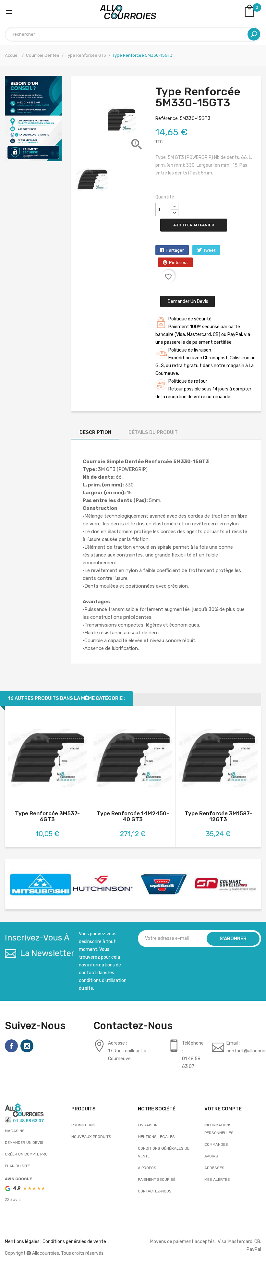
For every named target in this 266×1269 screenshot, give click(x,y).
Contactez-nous (155, 1191)
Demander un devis (187, 301)
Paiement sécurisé (156, 1179)
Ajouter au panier (193, 225)
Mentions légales (156, 1136)
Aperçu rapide (47, 759)
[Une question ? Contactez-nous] (33, 118)
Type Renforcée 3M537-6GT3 (47, 816)
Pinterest (178, 262)
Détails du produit (153, 432)
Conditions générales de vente (163, 1152)
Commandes (216, 1144)
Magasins (15, 1131)
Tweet (209, 250)
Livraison (148, 1125)
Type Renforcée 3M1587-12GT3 (218, 816)
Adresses (214, 1168)
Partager (175, 250)
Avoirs (211, 1156)
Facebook (11, 1045)
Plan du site (17, 1166)
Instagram (26, 1045)
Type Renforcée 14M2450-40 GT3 (133, 816)
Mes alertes (217, 1179)
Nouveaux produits (91, 1136)
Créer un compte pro (26, 1154)
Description (95, 432)
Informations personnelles (219, 1129)
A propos (147, 1168)
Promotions (83, 1125)
